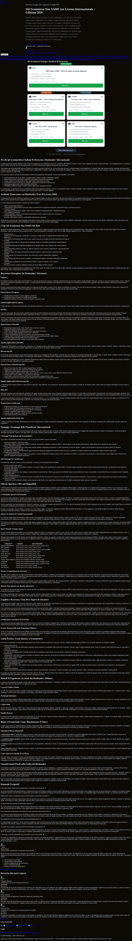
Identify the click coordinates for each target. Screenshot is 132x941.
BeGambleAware (22, 925)
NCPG (31, 925)
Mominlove (4, 1)
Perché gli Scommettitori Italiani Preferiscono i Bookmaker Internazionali (22, 56)
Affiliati (15, 932)
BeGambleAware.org (80, 154)
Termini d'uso (9, 932)
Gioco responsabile (33, 932)
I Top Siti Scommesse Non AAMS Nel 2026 (92, 56)
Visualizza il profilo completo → (10, 869)
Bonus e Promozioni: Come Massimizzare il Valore (36, 59)
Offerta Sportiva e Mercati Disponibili (49, 58)
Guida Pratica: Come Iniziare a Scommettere (104, 58)
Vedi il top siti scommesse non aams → (37, 44)
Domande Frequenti (87, 59)
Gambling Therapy (9, 925)
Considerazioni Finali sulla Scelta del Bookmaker (66, 59)
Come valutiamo (22, 932)
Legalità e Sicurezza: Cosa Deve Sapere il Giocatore (76, 58)
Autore (3, 3)
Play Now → (66, 85)
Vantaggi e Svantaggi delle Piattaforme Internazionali (22, 58)
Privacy (3, 932)
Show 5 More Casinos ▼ (66, 150)
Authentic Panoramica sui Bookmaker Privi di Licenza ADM (60, 56)
